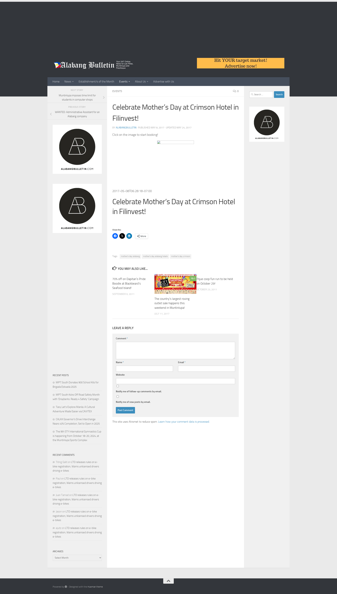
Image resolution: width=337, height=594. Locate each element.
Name (120, 362)
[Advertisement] (168, 26)
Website (120, 374)
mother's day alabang (130, 256)
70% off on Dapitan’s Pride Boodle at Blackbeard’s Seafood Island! (129, 283)
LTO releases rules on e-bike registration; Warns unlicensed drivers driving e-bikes (76, 466)
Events (123, 81)
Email (182, 362)
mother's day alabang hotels (155, 256)
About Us (140, 81)
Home (56, 81)
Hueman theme (95, 586)
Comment (122, 338)
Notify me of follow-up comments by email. (139, 391)
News (67, 81)
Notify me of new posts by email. (133, 402)
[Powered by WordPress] (66, 587)
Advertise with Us (163, 81)
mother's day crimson (180, 256)
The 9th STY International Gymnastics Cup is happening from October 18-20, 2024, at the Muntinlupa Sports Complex (77, 436)
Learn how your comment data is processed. (184, 421)
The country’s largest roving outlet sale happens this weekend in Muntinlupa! (172, 303)
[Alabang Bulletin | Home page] (94, 65)
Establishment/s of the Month (96, 81)
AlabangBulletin (126, 127)
